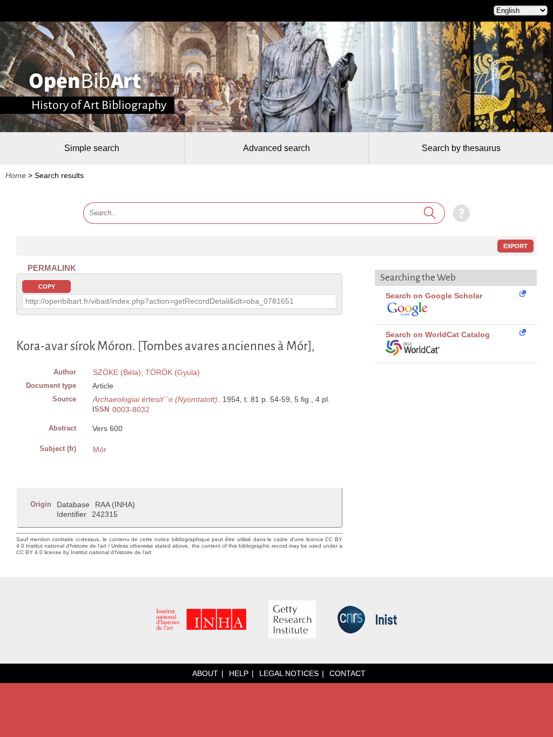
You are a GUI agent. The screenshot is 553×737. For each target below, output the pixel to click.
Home (15, 175)
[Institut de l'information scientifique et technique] (386, 620)
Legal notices (289, 673)
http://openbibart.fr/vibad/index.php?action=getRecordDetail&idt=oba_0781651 (159, 301)
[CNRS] (351, 620)
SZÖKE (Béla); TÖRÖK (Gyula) (146, 372)
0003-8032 (131, 409)
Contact (347, 673)
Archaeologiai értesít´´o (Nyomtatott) (155, 399)
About (205, 673)
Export (515, 246)
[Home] (85, 82)
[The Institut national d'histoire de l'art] (201, 620)
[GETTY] (292, 620)
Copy (46, 286)
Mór (99, 449)
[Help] (458, 212)
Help (238, 673)
